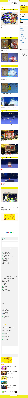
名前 (2, 239)
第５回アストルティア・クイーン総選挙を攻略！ (12, 366)
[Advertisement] (9, 32)
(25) (4, 237)
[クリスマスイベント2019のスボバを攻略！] (10, 232)
